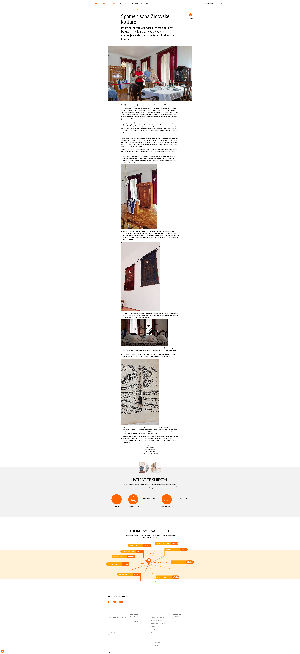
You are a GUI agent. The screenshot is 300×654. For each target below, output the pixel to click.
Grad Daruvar (154, 633)
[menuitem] (114, 3)
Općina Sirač (154, 639)
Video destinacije (177, 624)
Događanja (144, 3)
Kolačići (131, 619)
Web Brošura (176, 616)
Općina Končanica (155, 636)
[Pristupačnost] (3, 651)
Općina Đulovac (154, 645)
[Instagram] (114, 602)
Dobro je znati (176, 619)
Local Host (153, 629)
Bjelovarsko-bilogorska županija (158, 623)
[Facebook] (108, 602)
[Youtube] (121, 602)
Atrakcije (175, 621)
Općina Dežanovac (155, 642)
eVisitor (153, 626)
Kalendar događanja (177, 614)
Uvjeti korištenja (133, 616)
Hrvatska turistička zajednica (157, 617)
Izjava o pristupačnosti (135, 621)
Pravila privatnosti (134, 614)
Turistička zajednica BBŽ (156, 620)
